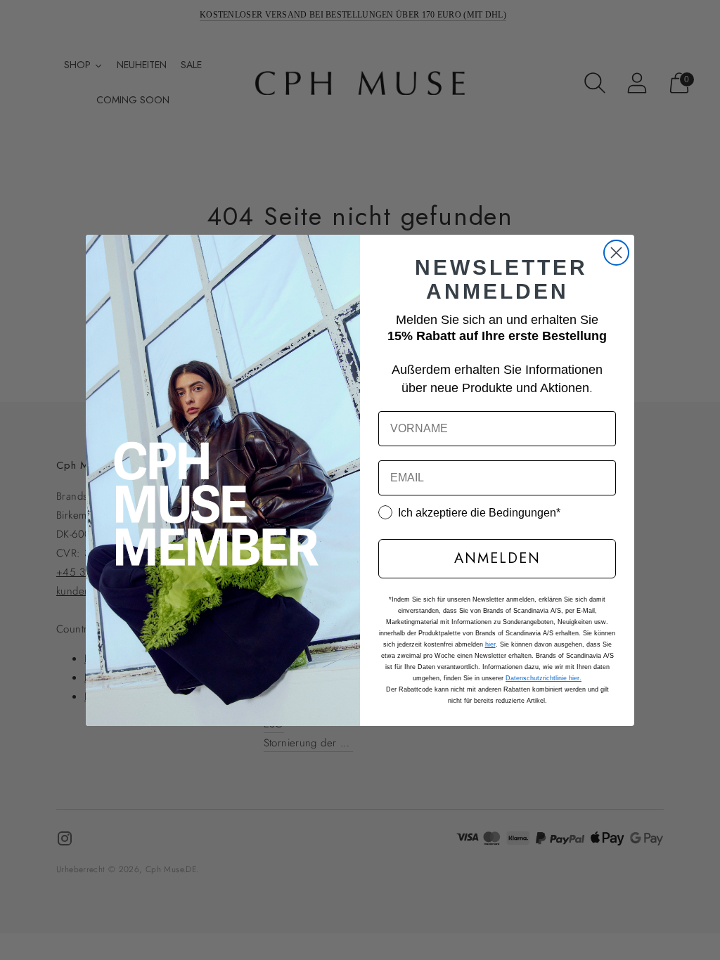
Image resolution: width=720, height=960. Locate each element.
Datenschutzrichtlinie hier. (543, 678)
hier (490, 644)
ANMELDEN (497, 558)
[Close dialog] (616, 252)
